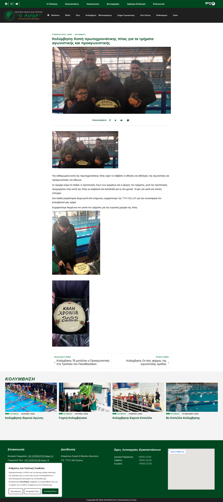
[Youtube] (16, 4)
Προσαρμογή (15, 491)
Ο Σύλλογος (52, 4)
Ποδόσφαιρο (161, 15)
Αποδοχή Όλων (50, 491)
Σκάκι (175, 15)
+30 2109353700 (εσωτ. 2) (40, 456)
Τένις (78, 15)
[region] (33, 480)
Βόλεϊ (67, 15)
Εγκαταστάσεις (72, 4)
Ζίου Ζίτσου (145, 15)
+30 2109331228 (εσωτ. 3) (36, 460)
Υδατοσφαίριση (105, 15)
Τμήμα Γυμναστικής (126, 15)
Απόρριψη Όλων (32, 491)
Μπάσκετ (55, 15)
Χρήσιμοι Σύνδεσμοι (136, 4)
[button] (54, 4)
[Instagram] (11, 4)
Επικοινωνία (158, 4)
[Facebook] (6, 4)
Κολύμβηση (91, 15)
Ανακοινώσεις (93, 4)
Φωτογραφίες (113, 4)
